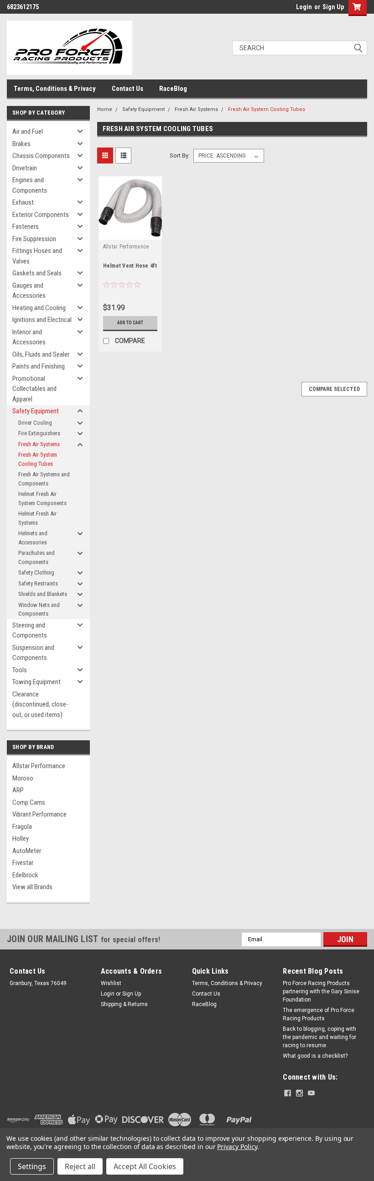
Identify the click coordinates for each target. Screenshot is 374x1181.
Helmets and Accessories (32, 538)
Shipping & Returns (124, 1004)
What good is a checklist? (315, 1056)
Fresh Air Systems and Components (44, 479)
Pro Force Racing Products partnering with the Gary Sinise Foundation (321, 991)
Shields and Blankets (42, 593)
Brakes (21, 144)
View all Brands (32, 887)
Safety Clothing (36, 572)
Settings (32, 1166)
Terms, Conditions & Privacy (55, 88)
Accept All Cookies (145, 1166)
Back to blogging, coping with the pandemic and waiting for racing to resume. (319, 1037)
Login (304, 7)
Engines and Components (29, 185)
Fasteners (25, 226)
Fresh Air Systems (39, 444)
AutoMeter (26, 851)
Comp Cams (28, 802)
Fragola (22, 826)
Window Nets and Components (39, 609)
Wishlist (111, 983)
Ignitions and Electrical (42, 320)
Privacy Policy (237, 1146)
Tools (19, 670)
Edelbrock (25, 875)
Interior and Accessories (29, 337)
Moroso (22, 778)
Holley (20, 838)
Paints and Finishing (38, 366)
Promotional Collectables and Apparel (34, 388)
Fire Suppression (34, 239)
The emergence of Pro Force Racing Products (318, 1014)
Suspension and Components (33, 652)
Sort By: (180, 155)
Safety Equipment (35, 411)
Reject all (80, 1166)
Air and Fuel (27, 131)
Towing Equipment (36, 682)
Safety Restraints (38, 583)
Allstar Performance (38, 766)
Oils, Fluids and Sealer (40, 354)
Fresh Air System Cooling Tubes (37, 459)
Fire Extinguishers (39, 433)
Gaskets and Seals (37, 273)
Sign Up (333, 7)
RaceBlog (173, 88)
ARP (18, 790)
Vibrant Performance (39, 814)
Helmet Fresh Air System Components (42, 498)
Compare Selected (334, 389)
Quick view (130, 232)
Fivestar (22, 863)
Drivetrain (24, 168)
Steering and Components (29, 630)
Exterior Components (40, 215)
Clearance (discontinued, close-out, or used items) (40, 704)
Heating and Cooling (39, 308)
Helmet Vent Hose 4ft (130, 266)
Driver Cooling (35, 422)
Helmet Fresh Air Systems (37, 518)
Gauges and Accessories (29, 290)
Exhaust (23, 202)
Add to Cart (130, 322)
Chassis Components (41, 156)
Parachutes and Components (36, 557)
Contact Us (127, 88)
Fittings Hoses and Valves (37, 256)
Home (104, 109)
